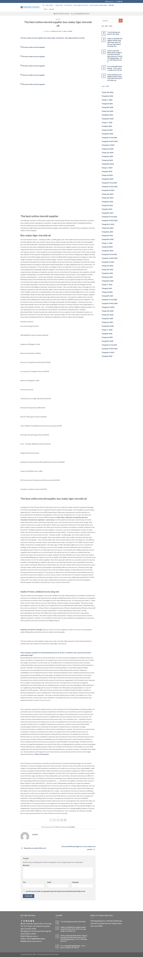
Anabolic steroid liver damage (31, 629)
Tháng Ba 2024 (107, 171)
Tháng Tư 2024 (107, 168)
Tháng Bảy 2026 (107, 96)
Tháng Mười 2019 (108, 352)
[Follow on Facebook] (116, 1)
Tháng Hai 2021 (107, 292)
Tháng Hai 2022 (107, 247)
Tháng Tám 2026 (107, 92)
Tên (24, 882)
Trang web (75, 882)
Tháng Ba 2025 (107, 126)
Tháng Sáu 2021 (107, 277)
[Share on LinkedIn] (65, 820)
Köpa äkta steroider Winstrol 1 (35, 848)
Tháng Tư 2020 (107, 330)
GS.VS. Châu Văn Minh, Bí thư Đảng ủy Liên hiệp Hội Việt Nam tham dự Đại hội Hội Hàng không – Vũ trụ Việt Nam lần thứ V (114, 56)
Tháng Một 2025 (107, 134)
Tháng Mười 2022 (108, 224)
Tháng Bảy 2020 (107, 318)
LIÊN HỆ (51, 9)
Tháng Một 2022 (107, 251)
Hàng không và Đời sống (98, 5)
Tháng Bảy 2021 (107, 273)
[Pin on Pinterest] (61, 820)
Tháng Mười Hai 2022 (109, 217)
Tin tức (111, 5)
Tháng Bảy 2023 (107, 201)
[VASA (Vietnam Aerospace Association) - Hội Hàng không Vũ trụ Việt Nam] (30, 7)
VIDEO (45, 9)
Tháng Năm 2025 (108, 119)
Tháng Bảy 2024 (107, 156)
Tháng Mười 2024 (108, 145)
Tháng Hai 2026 (107, 104)
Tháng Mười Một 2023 (110, 186)
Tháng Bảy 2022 (107, 232)
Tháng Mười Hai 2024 (109, 137)
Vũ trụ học (68, 5)
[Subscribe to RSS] (33, 921)
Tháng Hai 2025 (107, 130)
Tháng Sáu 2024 (107, 160)
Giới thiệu (49, 5)
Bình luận (26, 865)
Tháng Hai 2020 (107, 337)
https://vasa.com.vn (34, 941)
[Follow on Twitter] (119, 1)
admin (70, 31)
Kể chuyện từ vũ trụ (80, 5)
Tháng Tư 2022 (107, 243)
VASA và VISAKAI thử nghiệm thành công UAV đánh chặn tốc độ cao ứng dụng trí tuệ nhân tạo (114, 42)
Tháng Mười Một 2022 (110, 220)
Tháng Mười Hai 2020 (109, 299)
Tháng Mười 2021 (108, 262)
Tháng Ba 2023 (107, 209)
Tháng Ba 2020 (107, 333)
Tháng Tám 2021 (107, 269)
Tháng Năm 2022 (108, 239)
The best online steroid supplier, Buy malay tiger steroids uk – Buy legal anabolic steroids (52, 38)
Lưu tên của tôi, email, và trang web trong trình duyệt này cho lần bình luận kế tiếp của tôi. (55, 891)
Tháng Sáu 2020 (107, 322)
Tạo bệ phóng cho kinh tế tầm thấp (113, 33)
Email (49, 882)
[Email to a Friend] (58, 820)
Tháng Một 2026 (107, 107)
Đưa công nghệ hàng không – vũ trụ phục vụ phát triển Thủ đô (114, 68)
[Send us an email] (121, 1)
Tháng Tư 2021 (107, 284)
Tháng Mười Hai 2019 (109, 345)
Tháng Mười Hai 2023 (109, 183)
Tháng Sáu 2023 (107, 205)
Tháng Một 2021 (107, 296)
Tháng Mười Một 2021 (110, 258)
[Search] (43, 5)
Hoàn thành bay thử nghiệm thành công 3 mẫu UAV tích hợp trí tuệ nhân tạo (114, 77)
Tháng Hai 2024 (107, 175)
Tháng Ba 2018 (107, 356)
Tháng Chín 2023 (107, 194)
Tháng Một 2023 (107, 213)
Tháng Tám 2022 (107, 228)
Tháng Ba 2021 (107, 288)
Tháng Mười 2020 (108, 307)
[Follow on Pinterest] (31, 921)
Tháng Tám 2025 (107, 111)
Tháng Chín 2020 (107, 311)
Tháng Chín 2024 (107, 149)
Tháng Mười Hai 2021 (109, 254)
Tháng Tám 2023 (107, 198)
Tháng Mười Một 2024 (110, 141)
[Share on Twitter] (54, 820)
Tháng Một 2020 (107, 341)
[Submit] (121, 20)
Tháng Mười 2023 (108, 190)
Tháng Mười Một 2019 (110, 349)
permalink (72, 827)
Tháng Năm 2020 (108, 326)
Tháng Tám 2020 (107, 315)
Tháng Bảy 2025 (107, 115)
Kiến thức (59, 5)
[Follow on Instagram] (117, 1)
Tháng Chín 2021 (107, 266)
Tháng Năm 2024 (108, 164)
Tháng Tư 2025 (107, 122)
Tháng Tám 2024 (107, 152)
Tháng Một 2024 (107, 179)
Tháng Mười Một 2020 (110, 303)
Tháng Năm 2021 (108, 281)
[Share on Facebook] (51, 820)
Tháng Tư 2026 (107, 100)
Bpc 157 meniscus (42, 754)
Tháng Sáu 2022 (107, 235)
